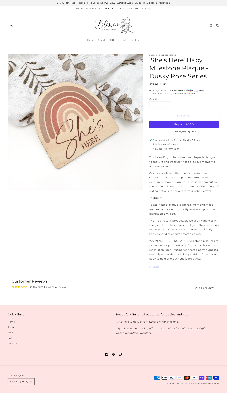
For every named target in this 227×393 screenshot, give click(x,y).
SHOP (11, 332)
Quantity (154, 99)
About (11, 327)
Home (11, 321)
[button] (11, 25)
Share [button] (156, 266)
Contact (12, 343)
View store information (165, 148)
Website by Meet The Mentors (206, 383)
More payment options (184, 132)
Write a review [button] (204, 287)
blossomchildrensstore (182, 383)
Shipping (167, 93)
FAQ (10, 338)
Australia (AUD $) (19, 381)
